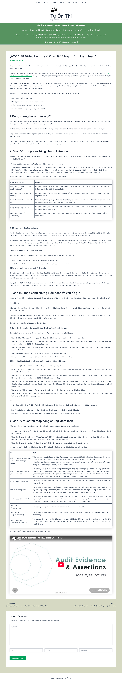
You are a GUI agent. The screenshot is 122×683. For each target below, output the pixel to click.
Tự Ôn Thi (61, 16)
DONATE (83, 2)
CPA (60, 2)
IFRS (54, 2)
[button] (49, 2)
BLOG (75, 2)
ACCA (45, 2)
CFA (68, 2)
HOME (38, 2)
